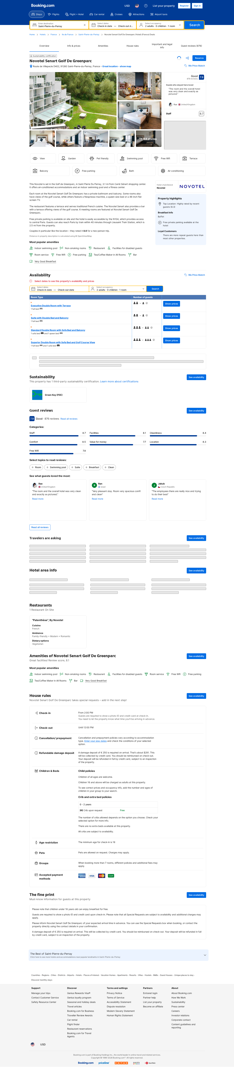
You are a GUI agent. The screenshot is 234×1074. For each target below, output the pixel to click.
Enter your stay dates (95, 895)
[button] (185, 134)
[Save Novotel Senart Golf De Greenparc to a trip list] (179, 58)
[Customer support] (146, 6)
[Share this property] (187, 58)
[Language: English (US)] (137, 6)
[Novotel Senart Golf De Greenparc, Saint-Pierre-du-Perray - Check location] (31, 66)
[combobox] (59, 26)
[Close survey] (202, 802)
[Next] (204, 98)
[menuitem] (37, 14)
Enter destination (45, 23)
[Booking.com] (42, 6)
